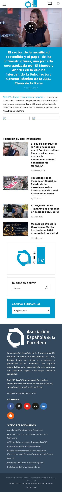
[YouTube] (27, 406)
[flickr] (35, 406)
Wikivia (10, 458)
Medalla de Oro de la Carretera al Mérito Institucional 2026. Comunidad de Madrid (44, 228)
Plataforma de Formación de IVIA (23, 466)
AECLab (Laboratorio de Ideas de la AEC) (27, 442)
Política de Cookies (31, 484)
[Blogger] (10, 415)
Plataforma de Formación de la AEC (24, 446)
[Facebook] (10, 406)
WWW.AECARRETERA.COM (21, 393)
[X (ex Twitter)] (18, 406)
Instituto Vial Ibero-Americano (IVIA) (25, 462)
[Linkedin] (43, 406)
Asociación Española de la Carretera (25, 430)
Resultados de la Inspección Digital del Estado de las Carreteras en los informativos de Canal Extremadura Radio (44, 185)
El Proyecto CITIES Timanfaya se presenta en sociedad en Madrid (45, 208)
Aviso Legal (15, 484)
